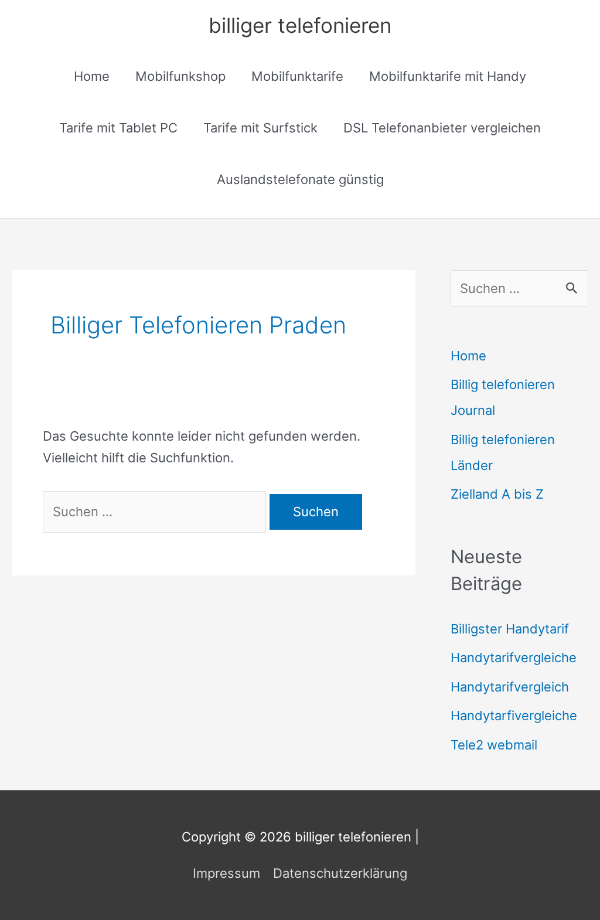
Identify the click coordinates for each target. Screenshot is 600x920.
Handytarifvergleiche (514, 657)
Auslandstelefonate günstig (300, 179)
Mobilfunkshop (180, 76)
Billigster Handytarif (510, 628)
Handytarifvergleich (510, 686)
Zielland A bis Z (497, 494)
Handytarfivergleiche (514, 715)
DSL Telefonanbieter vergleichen (442, 127)
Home (92, 76)
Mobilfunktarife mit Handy (447, 76)
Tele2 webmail (494, 744)
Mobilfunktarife (297, 76)
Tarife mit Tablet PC (118, 127)
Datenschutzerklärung (340, 873)
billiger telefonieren (300, 25)
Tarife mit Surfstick (260, 127)
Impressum (226, 873)
